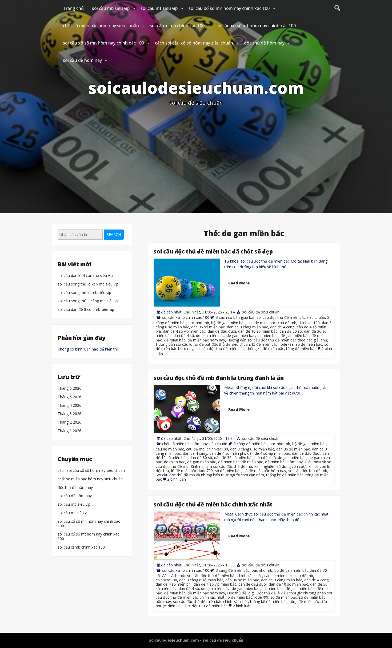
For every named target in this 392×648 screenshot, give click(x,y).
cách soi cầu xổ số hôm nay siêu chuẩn (194, 43)
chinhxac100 (309, 322)
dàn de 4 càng (282, 326)
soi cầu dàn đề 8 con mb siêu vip (86, 309)
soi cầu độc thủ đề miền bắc (220, 348)
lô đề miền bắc (265, 344)
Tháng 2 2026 (69, 422)
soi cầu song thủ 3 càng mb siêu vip (88, 301)
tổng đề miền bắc (301, 348)
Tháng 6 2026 (69, 388)
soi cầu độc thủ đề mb (307, 470)
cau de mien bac (261, 322)
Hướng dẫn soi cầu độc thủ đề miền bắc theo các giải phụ (277, 339)
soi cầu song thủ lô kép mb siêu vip (88, 284)
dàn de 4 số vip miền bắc (184, 331)
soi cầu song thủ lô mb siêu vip (84, 293)
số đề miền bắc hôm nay (264, 470)
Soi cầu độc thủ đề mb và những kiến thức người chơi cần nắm (210, 474)
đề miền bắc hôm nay (206, 339)
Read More (239, 282)
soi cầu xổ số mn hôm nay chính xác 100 (229, 8)
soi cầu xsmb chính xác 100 (177, 26)
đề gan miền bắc (295, 335)
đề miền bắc (174, 339)
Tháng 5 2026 (69, 397)
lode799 (287, 344)
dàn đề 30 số (290, 331)
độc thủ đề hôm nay (264, 43)
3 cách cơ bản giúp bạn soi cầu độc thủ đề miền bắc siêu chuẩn (270, 317)
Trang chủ (73, 8)
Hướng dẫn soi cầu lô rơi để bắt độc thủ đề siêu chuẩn (203, 344)
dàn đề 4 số (184, 335)
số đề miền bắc (309, 344)
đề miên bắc (228, 462)
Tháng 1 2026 (69, 431)
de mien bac (267, 335)
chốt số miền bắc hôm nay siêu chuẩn (101, 26)
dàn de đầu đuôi (222, 331)
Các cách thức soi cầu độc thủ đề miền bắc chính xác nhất (212, 575)
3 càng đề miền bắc (250, 443)
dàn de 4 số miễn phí (227, 453)
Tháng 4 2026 (69, 405)
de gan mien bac (241, 335)
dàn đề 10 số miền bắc (257, 331)
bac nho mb (199, 322)
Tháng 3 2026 (69, 414)
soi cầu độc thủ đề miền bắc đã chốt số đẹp (213, 251)
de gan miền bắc (210, 335)
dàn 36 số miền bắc (208, 326)
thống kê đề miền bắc (265, 348)
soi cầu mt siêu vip (159, 8)
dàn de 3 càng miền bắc (247, 326)
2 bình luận (176, 479)
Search (114, 234)
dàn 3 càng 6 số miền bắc (252, 449)
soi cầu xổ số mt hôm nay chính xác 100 (255, 26)
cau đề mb (287, 322)
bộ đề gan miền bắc (228, 322)
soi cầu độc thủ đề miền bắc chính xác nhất (213, 504)
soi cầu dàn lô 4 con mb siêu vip (85, 275)
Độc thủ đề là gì (240, 592)
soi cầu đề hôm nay (82, 60)
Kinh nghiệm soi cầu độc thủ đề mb (221, 466)
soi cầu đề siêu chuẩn (260, 312)
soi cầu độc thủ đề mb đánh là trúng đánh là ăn (219, 377)
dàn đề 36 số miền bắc (233, 457)
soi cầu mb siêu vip (111, 8)
